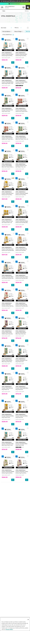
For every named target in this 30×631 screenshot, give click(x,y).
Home (4, 11)
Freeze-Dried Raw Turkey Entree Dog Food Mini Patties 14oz (22, 472)
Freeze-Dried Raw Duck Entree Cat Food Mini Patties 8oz (7, 194)
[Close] (13, 35)
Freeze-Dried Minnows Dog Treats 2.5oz (7, 110)
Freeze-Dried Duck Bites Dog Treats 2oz (22, 416)
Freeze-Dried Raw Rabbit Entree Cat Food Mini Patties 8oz (22, 194)
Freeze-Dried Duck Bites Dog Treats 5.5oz (8, 416)
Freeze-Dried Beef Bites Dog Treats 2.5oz (21, 82)
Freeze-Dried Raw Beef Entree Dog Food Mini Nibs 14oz (21, 55)
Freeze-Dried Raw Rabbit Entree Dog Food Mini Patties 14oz (8, 472)
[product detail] (8, 45)
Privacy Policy (9, 629)
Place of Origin (18, 31)
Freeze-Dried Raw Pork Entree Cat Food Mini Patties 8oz (21, 249)
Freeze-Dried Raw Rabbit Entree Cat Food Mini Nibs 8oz (22, 222)
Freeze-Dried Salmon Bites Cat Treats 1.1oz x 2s (22, 138)
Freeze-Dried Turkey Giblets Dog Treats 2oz (7, 332)
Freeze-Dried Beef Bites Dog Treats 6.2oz (21, 444)
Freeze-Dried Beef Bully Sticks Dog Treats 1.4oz (7, 82)
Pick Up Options (6, 31)
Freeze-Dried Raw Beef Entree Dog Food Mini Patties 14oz (7, 55)
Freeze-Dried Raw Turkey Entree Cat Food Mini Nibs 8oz (22, 277)
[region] (15, 624)
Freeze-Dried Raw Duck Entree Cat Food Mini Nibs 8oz (8, 249)
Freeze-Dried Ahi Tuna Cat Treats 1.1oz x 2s (21, 165)
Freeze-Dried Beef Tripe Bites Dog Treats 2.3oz (7, 444)
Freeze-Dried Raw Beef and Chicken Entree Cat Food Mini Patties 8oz (7, 277)
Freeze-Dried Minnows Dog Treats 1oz (7, 388)
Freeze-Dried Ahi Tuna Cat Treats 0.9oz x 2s (7, 221)
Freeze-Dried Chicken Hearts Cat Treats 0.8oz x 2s (22, 110)
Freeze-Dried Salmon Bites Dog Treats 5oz (7, 360)
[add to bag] (12, 62)
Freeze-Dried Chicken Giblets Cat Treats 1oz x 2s (7, 138)
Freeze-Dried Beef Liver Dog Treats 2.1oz (21, 360)
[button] (28, 7)
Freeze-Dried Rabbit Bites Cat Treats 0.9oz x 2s (7, 166)
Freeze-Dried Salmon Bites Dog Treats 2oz (21, 332)
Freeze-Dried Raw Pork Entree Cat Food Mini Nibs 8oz (22, 305)
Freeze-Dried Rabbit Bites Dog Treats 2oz (22, 388)
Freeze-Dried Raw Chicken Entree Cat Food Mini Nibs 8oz (8, 305)
